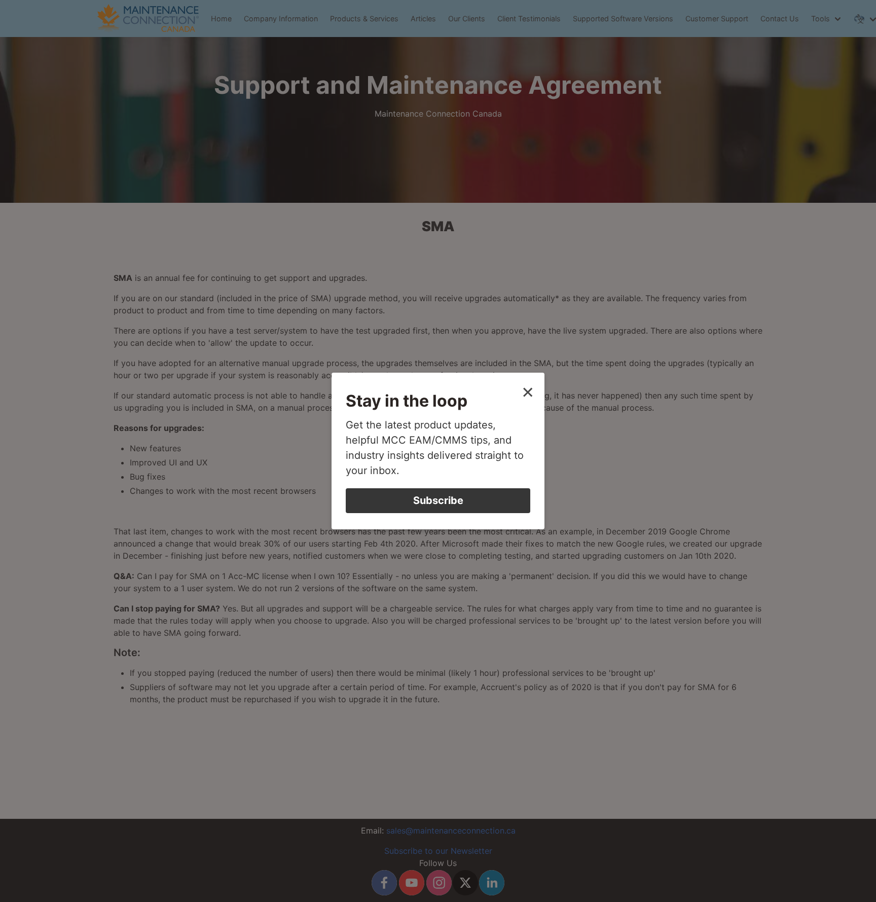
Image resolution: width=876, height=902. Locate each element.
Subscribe (438, 500)
